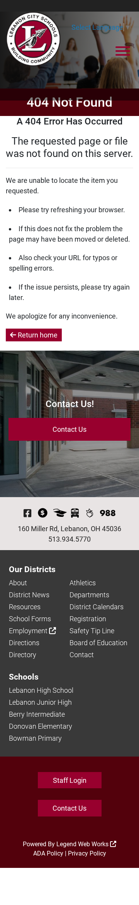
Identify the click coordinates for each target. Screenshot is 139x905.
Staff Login (69, 780)
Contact (82, 655)
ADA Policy (48, 853)
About (18, 583)
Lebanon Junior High (40, 702)
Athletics (83, 583)
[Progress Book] (60, 513)
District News (29, 595)
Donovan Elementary (40, 726)
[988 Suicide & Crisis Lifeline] (107, 513)
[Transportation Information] (75, 513)
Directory (22, 655)
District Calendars (97, 607)
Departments (89, 595)
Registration (88, 619)
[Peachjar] (89, 513)
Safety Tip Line (92, 631)
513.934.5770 (69, 539)
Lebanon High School (41, 690)
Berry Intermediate (37, 714)
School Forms (30, 619)
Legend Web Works (83, 844)
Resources (25, 607)
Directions (24, 643)
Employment (29, 631)
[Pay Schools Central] (42, 513)
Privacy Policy (87, 853)
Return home (37, 335)
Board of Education (98, 643)
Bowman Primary (35, 738)
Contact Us (69, 429)
